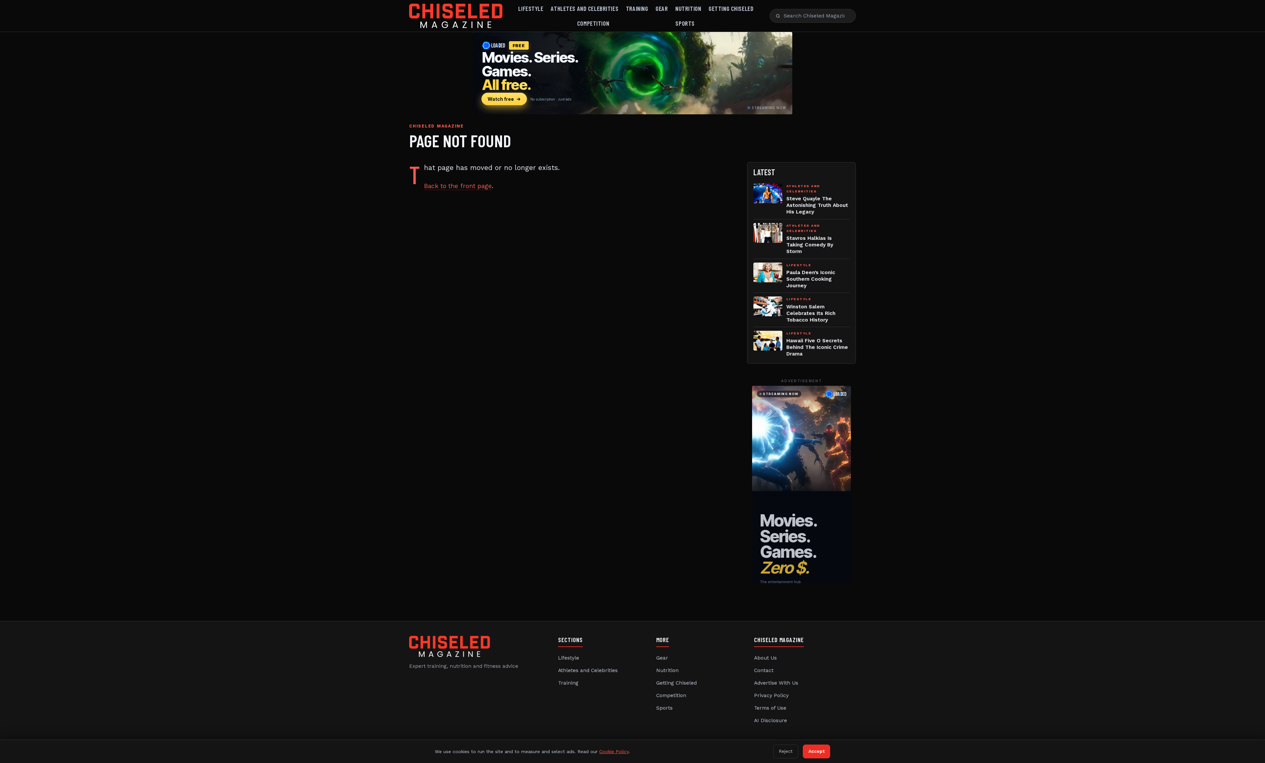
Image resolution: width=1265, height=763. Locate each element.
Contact (763, 670)
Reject (786, 751)
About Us (765, 658)
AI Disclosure (770, 720)
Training (637, 8)
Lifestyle (530, 8)
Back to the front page (458, 186)
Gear (662, 8)
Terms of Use (770, 708)
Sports (684, 23)
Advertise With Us (776, 683)
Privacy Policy (771, 695)
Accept (816, 751)
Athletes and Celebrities (584, 8)
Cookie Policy (614, 751)
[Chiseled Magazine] (455, 16)
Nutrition (688, 8)
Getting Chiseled (731, 8)
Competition (593, 23)
